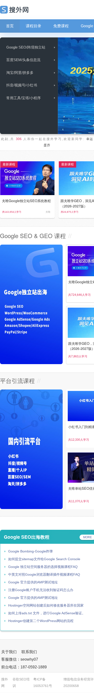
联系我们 (29, 652)
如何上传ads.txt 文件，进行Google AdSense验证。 (46, 613)
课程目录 (33, 26)
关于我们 (9, 652)
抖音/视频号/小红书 (21, 85)
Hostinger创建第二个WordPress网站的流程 (41, 621)
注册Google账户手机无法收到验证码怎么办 (40, 590)
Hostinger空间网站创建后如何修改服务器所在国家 (46, 605)
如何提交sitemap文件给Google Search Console (44, 559)
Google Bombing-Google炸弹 (30, 551)
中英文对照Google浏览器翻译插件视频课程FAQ (44, 574)
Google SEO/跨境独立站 (25, 47)
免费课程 (61, 26)
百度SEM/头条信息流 (23, 60)
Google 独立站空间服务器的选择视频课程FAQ (43, 567)
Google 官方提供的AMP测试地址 (33, 582)
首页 (10, 26)
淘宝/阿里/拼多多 (20, 73)
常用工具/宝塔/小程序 (23, 98)
